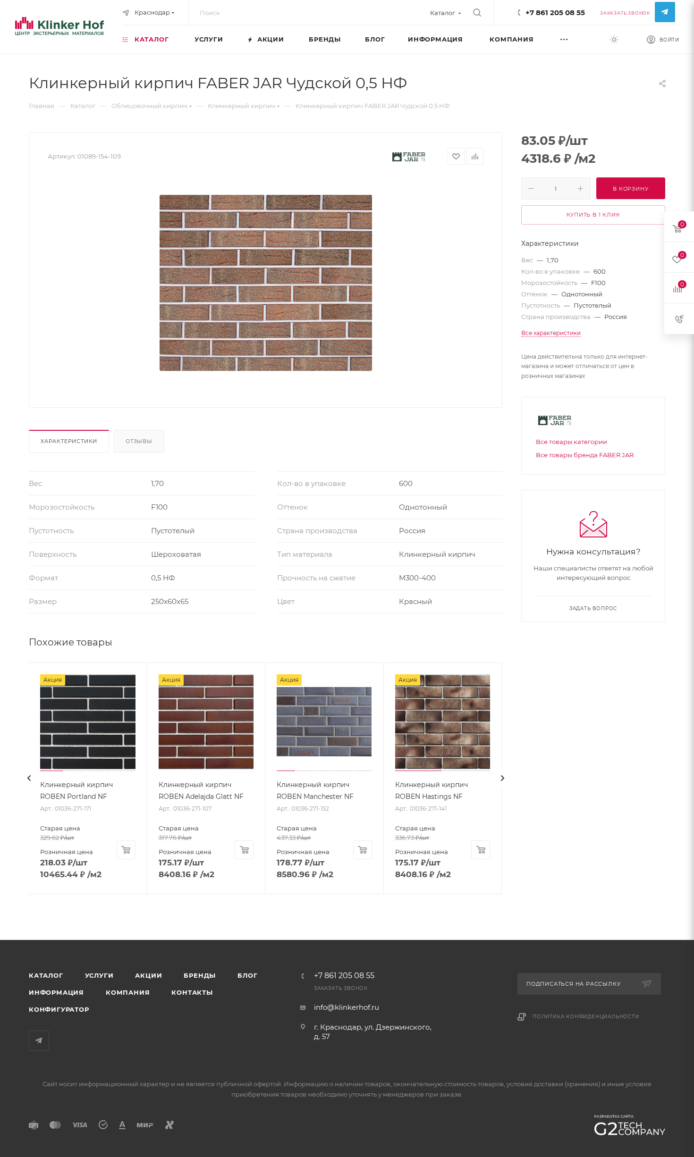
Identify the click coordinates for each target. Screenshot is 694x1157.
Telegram (665, 12)
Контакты (191, 992)
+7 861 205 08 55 (555, 12)
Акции (148, 975)
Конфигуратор (59, 1009)
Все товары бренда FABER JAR (585, 455)
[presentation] (28, 778)
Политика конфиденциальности (586, 1017)
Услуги (99, 975)
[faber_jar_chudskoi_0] (266, 282)
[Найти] (477, 12)
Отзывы (139, 441)
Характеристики (69, 441)
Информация (56, 992)
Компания (128, 992)
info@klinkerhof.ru (346, 1007)
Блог (247, 975)
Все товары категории (571, 441)
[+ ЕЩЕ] (575, 39)
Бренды (200, 975)
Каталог (46, 975)
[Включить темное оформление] (614, 39)
